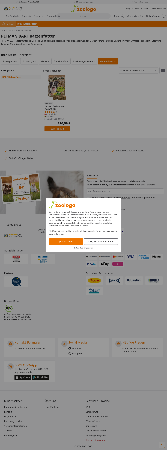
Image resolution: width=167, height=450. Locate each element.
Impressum (88, 248)
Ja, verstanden (66, 241)
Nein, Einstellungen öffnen (101, 241)
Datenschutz (78, 248)
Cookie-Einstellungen (98, 231)
